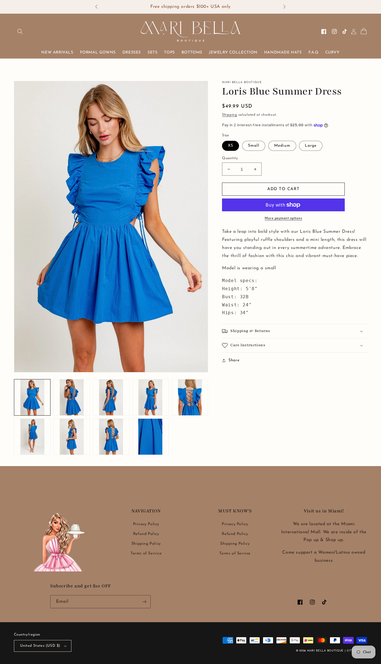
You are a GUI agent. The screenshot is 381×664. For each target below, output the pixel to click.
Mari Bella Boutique (325, 650)
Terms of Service (146, 553)
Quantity (230, 158)
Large (311, 146)
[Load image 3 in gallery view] (111, 397)
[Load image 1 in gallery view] (32, 397)
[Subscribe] (144, 601)
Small (253, 146)
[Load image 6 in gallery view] (32, 436)
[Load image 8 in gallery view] (111, 436)
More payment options (283, 218)
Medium (282, 146)
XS (230, 146)
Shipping (229, 115)
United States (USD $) (40, 646)
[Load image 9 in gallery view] (150, 436)
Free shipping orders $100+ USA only (190, 6)
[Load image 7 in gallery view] (71, 436)
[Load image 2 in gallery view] (71, 397)
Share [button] (233, 360)
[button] (99, 7)
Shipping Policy (146, 544)
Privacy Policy (146, 524)
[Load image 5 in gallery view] (190, 397)
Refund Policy (146, 534)
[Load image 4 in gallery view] (150, 397)
